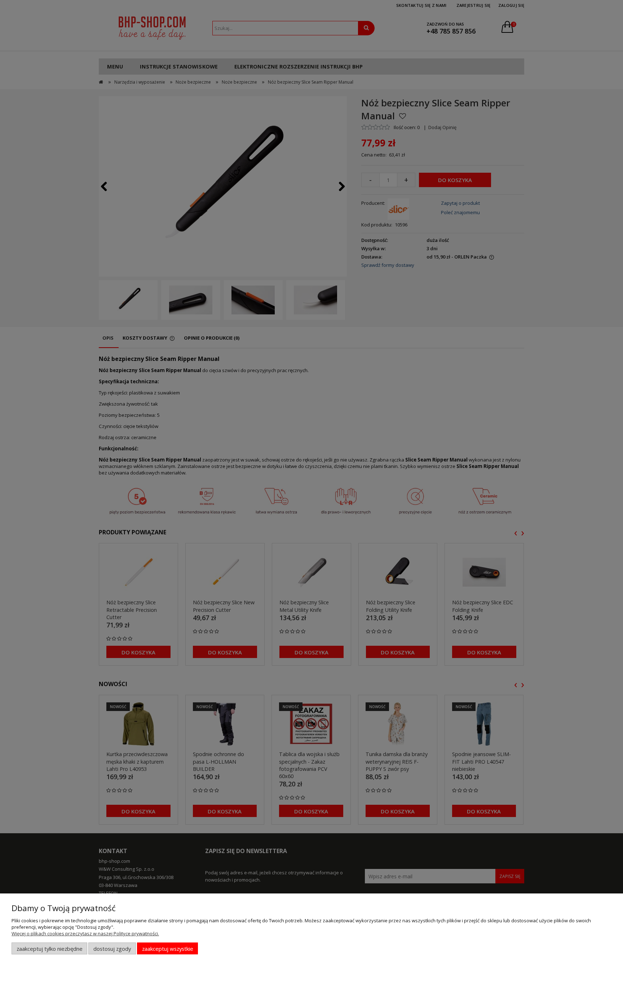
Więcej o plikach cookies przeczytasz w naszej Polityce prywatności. (85, 933)
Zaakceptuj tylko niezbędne (50, 948)
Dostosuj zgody (112, 948)
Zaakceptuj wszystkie (167, 948)
